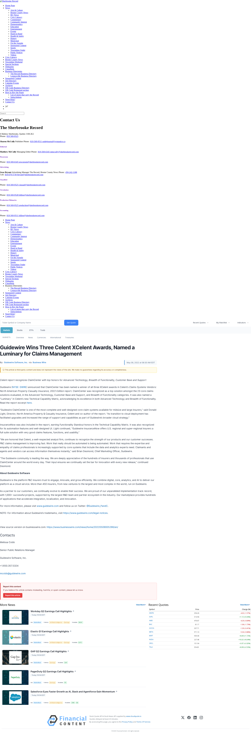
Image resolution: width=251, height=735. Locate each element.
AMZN (151, 613)
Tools (42, 330)
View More (140, 605)
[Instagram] (201, 720)
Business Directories (13, 71)
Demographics (16, 24)
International (55, 337)
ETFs (31, 330)
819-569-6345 (44, 152)
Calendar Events (12, 83)
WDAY (80, 622)
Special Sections (12, 64)
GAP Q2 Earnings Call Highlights (50, 651)
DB (77, 702)
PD (65, 682)
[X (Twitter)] (183, 720)
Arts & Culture (16, 10)
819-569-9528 (13, 195)
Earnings (66, 622)
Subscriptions (16, 97)
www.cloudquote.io (133, 716)
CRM (73, 702)
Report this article (12, 595)
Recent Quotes (199, 322)
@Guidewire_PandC (97, 506)
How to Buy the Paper (14, 92)
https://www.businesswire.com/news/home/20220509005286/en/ (82, 527)
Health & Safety (17, 36)
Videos (13, 55)
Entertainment (16, 29)
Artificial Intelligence (56, 622)
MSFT (151, 636)
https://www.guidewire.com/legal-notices (85, 513)
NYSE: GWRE (19, 387)
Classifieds (9, 69)
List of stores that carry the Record (24, 95)
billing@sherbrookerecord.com (32, 195)
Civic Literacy (16, 17)
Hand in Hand (16, 34)
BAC (150, 624)
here (29, 402)
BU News (14, 15)
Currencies (41, 337)
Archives (9, 85)
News (7, 8)
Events (13, 31)
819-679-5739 (11, 175)
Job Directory (10, 81)
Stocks (19, 330)
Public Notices (16, 52)
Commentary (15, 20)
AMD (151, 620)
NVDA (151, 639)
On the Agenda (16, 43)
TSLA (151, 647)
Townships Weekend (13, 62)
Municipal (14, 41)
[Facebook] (189, 720)
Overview (20, 337)
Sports (13, 48)
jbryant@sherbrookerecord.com (30, 175)
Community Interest (18, 22)
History (13, 38)
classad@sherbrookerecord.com (32, 185)
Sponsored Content (18, 45)
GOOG (151, 628)
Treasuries (69, 337)
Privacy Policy (127, 722)
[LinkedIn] (195, 720)
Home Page (10, 5)
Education (14, 27)
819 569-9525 (12, 136)
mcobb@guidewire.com (13, 573)
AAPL (151, 617)
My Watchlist (221, 322)
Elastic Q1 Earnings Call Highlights (51, 631)
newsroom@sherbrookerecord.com (33, 162)
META (151, 632)
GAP (65, 662)
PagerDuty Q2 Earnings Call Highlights (53, 671)
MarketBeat (37, 622)
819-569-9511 (36, 141)
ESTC (80, 642)
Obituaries (9, 67)
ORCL (151, 643)
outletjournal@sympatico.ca (53, 141)
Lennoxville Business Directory (23, 76)
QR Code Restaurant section (17, 90)
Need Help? (10, 99)
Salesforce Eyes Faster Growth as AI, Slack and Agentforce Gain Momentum (74, 691)
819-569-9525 (13, 185)
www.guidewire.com (48, 506)
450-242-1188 (71, 172)
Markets (6, 330)
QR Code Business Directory (17, 88)
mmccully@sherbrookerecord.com (64, 152)
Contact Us (10, 102)
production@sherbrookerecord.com (33, 205)
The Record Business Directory (23, 74)
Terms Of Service (143, 722)
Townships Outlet (17, 50)
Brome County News (19, 12)
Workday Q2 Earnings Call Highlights (52, 611)
